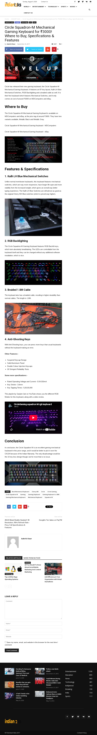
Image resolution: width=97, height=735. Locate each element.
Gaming (23, 494)
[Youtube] (90, 1)
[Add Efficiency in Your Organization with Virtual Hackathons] (53, 569)
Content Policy (82, 733)
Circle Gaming (52, 491)
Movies (72, 6)
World (26, 6)
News (67, 678)
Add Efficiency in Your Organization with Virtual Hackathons (53, 579)
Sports (63, 6)
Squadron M (49, 497)
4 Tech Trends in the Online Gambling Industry (22, 696)
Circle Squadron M (12, 494)
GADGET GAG (15, 19)
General (27, 563)
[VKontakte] (86, 1)
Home (7, 19)
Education (69, 675)
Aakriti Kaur (11, 44)
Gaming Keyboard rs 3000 (51, 494)
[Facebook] (75, 1)
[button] (89, 10)
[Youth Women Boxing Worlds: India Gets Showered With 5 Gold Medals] (39, 681)
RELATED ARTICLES (13, 558)
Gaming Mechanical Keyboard (15, 497)
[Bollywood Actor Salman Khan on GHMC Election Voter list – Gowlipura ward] (39, 694)
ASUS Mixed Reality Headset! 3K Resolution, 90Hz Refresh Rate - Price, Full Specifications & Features (17, 524)
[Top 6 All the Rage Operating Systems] (13, 569)
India (67, 693)
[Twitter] (79, 1)
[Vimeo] (82, 1)
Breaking (68, 689)
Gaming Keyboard (34, 494)
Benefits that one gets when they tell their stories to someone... (23, 685)
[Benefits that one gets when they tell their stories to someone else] (9, 684)
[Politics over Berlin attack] (39, 671)
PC (30, 22)
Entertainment (38, 6)
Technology (52, 6)
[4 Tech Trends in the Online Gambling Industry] (9, 696)
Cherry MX (35, 491)
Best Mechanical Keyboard (20, 491)
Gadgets (17, 22)
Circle (43, 491)
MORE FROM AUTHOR (32, 558)
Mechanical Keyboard (35, 497)
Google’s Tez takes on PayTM (50, 520)
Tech (34, 22)
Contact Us (44, 1)
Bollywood (69, 685)
